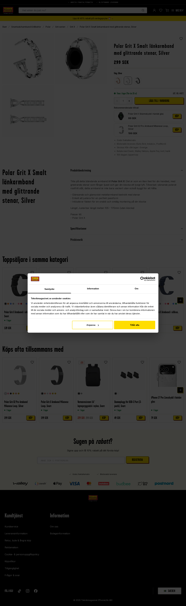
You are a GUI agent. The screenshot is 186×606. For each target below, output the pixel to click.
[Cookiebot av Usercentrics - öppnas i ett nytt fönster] (142, 279)
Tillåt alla (134, 325)
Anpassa (90, 325)
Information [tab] (93, 288)
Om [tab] (136, 288)
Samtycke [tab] (49, 289)
